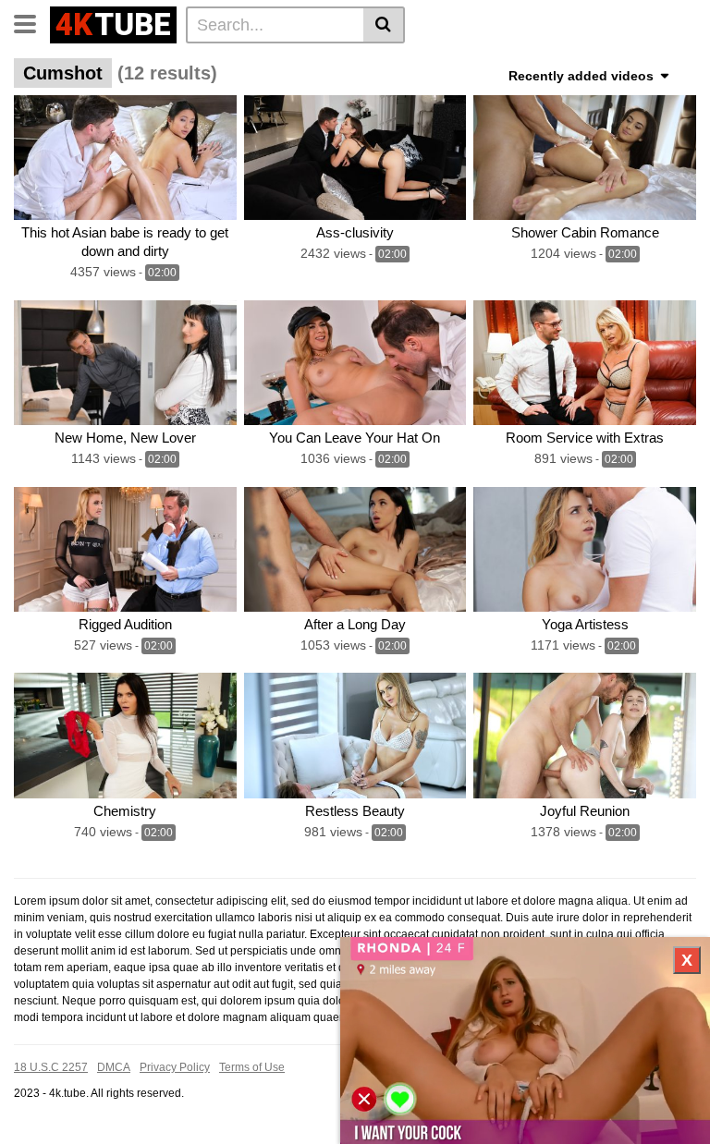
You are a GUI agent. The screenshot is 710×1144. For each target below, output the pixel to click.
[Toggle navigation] (32, 22)
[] (384, 24)
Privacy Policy (175, 1067)
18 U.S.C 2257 (51, 1067)
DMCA (113, 1067)
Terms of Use (252, 1067)
